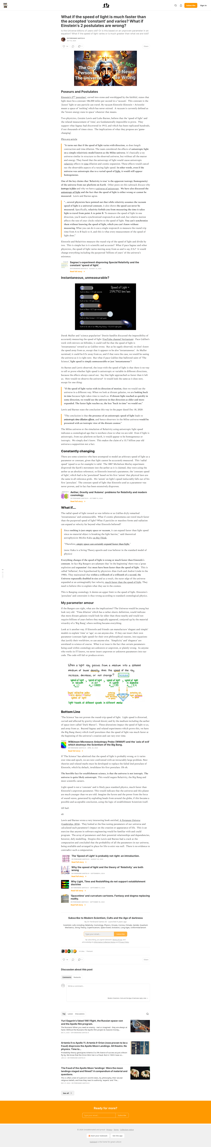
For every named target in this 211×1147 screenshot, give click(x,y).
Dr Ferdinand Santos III (76, 38)
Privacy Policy (124, 942)
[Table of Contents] (2, 573)
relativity (68, 164)
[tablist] (71, 977)
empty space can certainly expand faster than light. (103, 544)
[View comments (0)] (73, 46)
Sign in (203, 5)
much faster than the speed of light (123, 582)
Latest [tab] (70, 1014)
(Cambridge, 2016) (70, 824)
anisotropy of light (70, 192)
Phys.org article (69, 139)
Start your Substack (99, 1136)
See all (66, 1093)
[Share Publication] (181, 5)
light (117, 171)
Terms (116, 1129)
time (86, 164)
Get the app (117, 1136)
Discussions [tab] (79, 1014)
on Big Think (100, 538)
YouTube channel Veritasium (118, 339)
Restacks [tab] (77, 977)
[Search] (175, 5)
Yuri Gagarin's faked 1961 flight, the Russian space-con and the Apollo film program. (92, 1022)
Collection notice (127, 1129)
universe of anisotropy (107, 188)
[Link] (58, 92)
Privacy (109, 1129)
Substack (93, 1142)
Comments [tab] (67, 977)
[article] (105, 1028)
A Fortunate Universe (130, 820)
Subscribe (190, 5)
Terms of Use (117, 940)
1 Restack (89, 951)
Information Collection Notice (105, 942)
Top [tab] (64, 1014)
